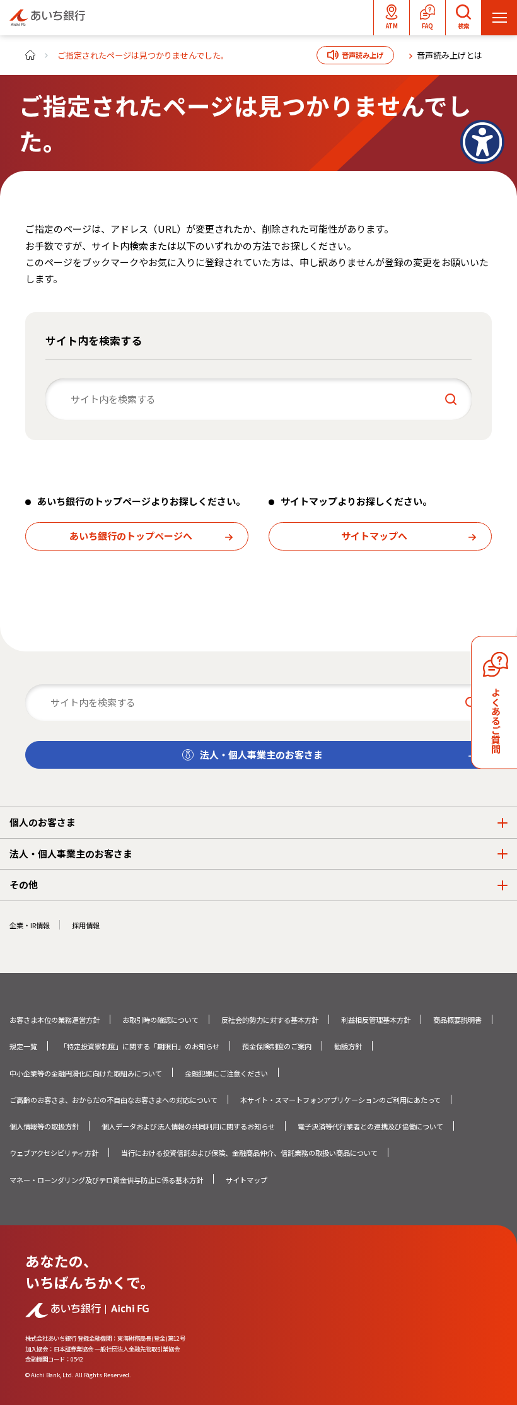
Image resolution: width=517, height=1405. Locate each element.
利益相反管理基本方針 (375, 1020)
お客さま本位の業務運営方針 (54, 1020)
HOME (30, 55)
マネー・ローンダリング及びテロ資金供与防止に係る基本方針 (106, 1180)
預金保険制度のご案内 (276, 1046)
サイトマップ (246, 1180)
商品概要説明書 (457, 1020)
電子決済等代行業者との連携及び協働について (370, 1126)
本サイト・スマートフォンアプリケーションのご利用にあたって (340, 1100)
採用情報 (86, 925)
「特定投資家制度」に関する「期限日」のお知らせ (139, 1046)
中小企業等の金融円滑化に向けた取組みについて (85, 1073)
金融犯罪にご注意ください (226, 1073)
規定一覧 (23, 1046)
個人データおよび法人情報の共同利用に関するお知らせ (188, 1126)
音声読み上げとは (449, 55)
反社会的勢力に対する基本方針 (269, 1020)
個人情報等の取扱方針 (44, 1126)
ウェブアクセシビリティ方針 (53, 1153)
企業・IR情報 (29, 925)
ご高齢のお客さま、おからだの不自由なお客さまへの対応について (113, 1100)
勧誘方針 (348, 1046)
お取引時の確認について (160, 1020)
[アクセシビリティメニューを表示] (482, 142)
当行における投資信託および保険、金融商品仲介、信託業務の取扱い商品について (249, 1153)
